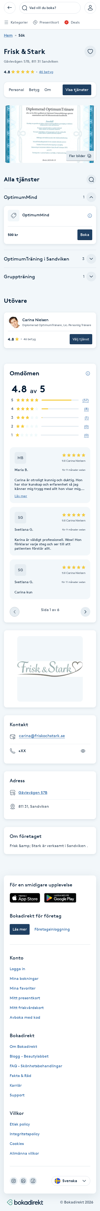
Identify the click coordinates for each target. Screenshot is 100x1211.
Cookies (17, 1143)
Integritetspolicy (25, 1134)
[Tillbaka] (10, 8)
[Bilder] (50, 669)
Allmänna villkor (24, 1153)
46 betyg (46, 72)
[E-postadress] (51, 736)
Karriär (16, 1085)
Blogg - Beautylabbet (29, 1056)
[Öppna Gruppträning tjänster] (91, 276)
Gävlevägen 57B (32, 792)
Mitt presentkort (25, 998)
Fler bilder (77, 156)
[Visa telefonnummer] (83, 750)
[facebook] (33, 1181)
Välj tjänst (81, 339)
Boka (84, 234)
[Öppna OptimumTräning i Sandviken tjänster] (91, 259)
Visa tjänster (77, 89)
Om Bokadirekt (23, 1046)
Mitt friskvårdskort (27, 1007)
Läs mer (21, 496)
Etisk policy (20, 1124)
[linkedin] (23, 1181)
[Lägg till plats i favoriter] (90, 51)
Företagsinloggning (52, 929)
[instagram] (13, 1181)
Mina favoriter (22, 988)
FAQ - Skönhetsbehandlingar (36, 1066)
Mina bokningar (24, 978)
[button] (50, 225)
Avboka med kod (25, 1017)
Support (17, 1095)
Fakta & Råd (20, 1075)
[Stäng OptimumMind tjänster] (91, 197)
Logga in (17, 969)
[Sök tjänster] (91, 179)
